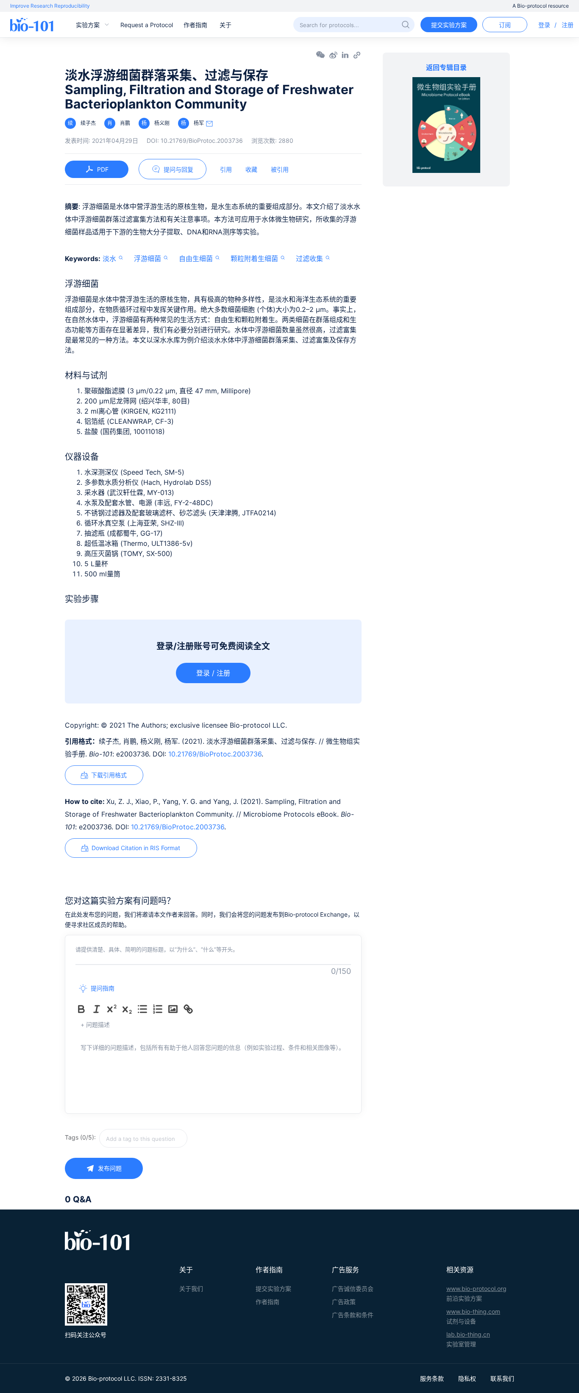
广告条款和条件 (352, 1314)
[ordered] (159, 1009)
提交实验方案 (449, 24)
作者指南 (195, 24)
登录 (544, 24)
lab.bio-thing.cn (468, 1334)
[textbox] (143, 1138)
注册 (567, 24)
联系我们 (502, 1378)
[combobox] (173, 1138)
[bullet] (144, 1009)
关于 (225, 24)
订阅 (505, 24)
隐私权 (467, 1378)
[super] (113, 1009)
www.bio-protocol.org (476, 1288)
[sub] (128, 1009)
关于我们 (191, 1288)
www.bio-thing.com (473, 1311)
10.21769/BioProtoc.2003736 (215, 754)
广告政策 (344, 1301)
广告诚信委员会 (352, 1288)
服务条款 (432, 1378)
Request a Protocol (146, 24)
